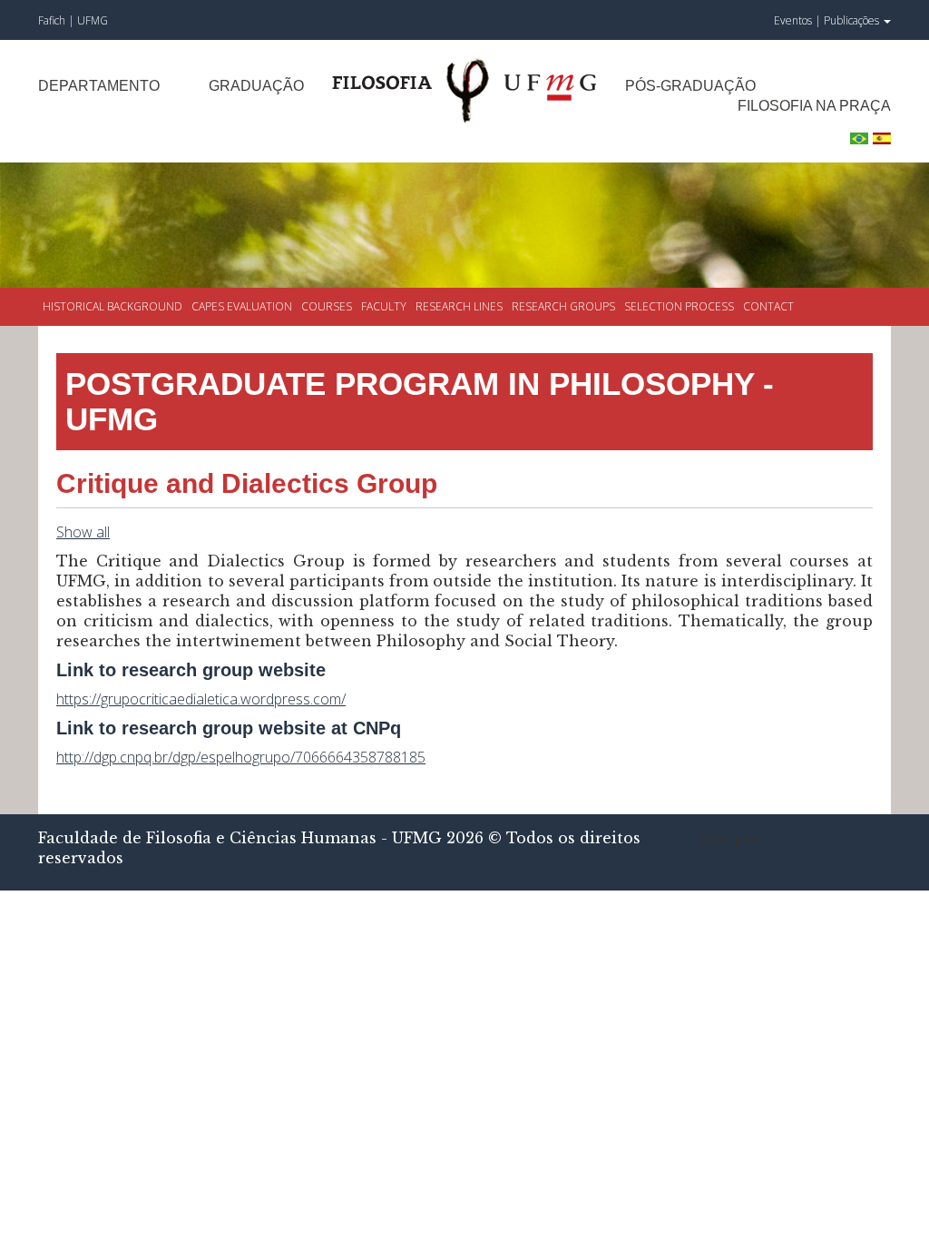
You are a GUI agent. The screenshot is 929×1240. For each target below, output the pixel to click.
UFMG (92, 20)
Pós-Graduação (690, 85)
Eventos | (797, 20)
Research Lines (459, 306)
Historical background (112, 306)
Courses (326, 306)
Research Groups (563, 306)
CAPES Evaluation (241, 306)
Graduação (256, 85)
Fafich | (57, 20)
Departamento (99, 85)
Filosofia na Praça (814, 105)
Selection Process (679, 306)
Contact (768, 306)
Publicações (853, 20)
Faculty (383, 306)
